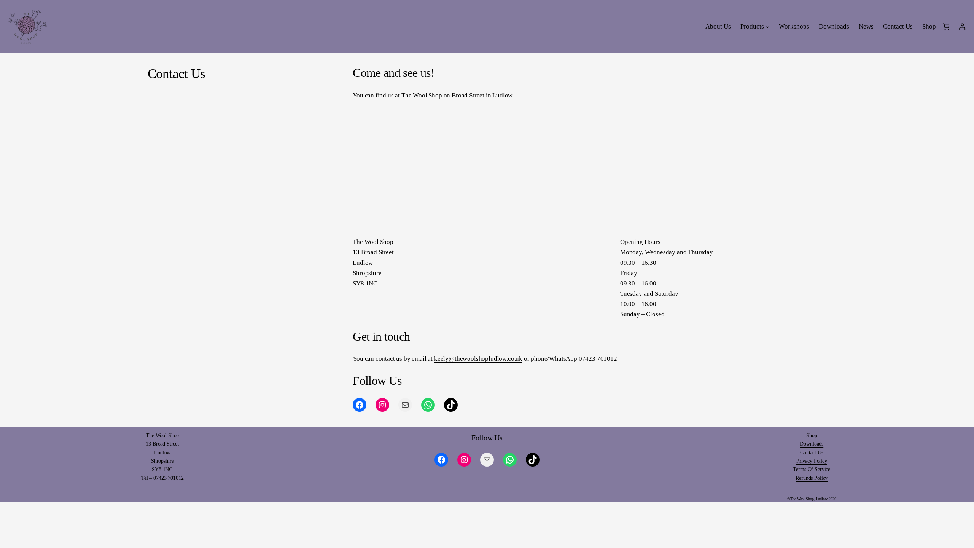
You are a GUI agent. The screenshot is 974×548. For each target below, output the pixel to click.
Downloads (811, 444)
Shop (811, 435)
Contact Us (811, 453)
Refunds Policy (812, 478)
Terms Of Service (811, 469)
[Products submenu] (767, 27)
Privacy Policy (811, 461)
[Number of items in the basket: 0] (946, 27)
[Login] (962, 27)
